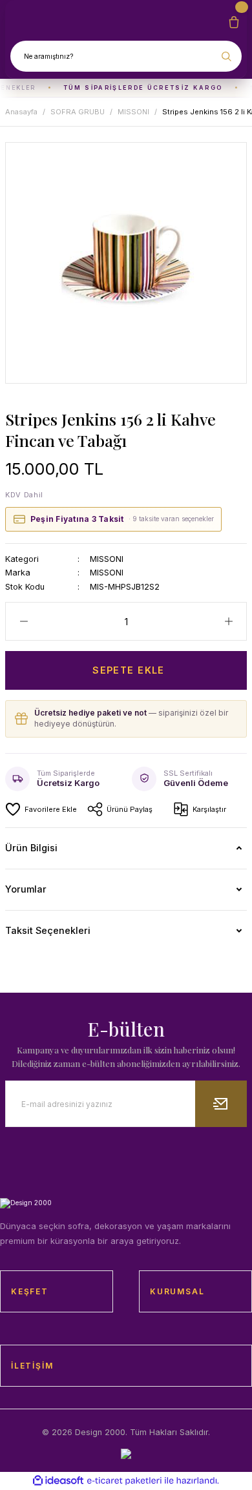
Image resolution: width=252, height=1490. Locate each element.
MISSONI (106, 559)
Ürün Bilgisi (31, 847)
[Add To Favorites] (41, 809)
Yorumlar (26, 889)
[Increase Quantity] (228, 621)
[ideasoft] (58, 1481)
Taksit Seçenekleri (47, 930)
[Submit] (221, 1104)
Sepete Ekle (128, 670)
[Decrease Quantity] (23, 621)
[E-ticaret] (124, 1480)
